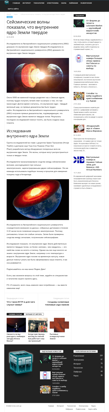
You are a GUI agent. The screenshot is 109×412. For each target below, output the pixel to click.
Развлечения (86, 3)
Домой (9, 14)
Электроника (52, 3)
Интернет (27, 3)
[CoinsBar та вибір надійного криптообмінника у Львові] (45, 389)
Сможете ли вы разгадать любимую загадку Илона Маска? (16, 337)
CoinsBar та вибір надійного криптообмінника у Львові (94, 97)
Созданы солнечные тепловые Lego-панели (57, 303)
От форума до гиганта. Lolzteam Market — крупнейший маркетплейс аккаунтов (94, 26)
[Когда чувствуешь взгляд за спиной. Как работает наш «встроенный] (37, 325)
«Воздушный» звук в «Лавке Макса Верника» (94, 128)
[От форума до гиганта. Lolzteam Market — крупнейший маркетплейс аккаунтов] (45, 359)
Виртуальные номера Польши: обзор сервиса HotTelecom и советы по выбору (94, 62)
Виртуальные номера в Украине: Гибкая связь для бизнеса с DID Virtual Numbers (94, 163)
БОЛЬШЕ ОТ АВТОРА (34, 314)
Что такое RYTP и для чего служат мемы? (21, 303)
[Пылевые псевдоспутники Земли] (59, 325)
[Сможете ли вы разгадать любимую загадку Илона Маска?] (16, 325)
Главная (16, 3)
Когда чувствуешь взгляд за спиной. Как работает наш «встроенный (36, 337)
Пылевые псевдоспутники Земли (57, 336)
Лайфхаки (73, 3)
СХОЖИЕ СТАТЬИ (15, 314)
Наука (63, 3)
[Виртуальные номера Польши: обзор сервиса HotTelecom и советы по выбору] (45, 375)
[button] (101, 6)
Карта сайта (13, 9)
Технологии (38, 3)
